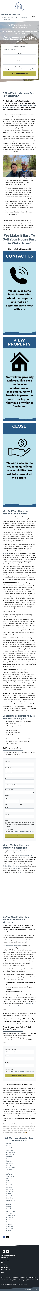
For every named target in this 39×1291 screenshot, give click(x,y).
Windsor (8, 1231)
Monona (8, 1194)
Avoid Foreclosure (23, 17)
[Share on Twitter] (7, 1237)
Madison (9, 1183)
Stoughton (9, 1218)
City (6, 778)
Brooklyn (9, 1146)
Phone (20, 53)
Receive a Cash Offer (7, 17)
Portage (9, 1207)
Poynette (9, 1209)
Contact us (16, 868)
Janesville (9, 1170)
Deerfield (9, 1157)
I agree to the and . (20, 69)
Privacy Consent (19, 67)
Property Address (19, 47)
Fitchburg (9, 1165)
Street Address (8, 767)
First (6, 804)
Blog (2, 1272)
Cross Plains (10, 1155)
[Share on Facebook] (4, 1237)
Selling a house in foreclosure (12, 946)
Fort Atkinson (10, 1168)
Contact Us (4, 1258)
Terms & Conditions (20, 69)
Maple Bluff (9, 1185)
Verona (8, 1222)
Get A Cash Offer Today (8, 1255)
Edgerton (9, 1161)
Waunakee (9, 1229)
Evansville (9, 1163)
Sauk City (9, 1213)
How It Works (16, 15)
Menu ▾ (34, 17)
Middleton (9, 1192)
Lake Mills (9, 1178)
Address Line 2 (8, 773)
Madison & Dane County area (11, 866)
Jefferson (9, 1174)
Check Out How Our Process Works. (19, 106)
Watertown (10, 1226)
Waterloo (9, 1224)
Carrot (25, 1284)
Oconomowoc (10, 1200)
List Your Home (6, 20)
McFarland (9, 1189)
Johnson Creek (11, 1176)
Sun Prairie (9, 1220)
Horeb (13, 1196)
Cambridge (9, 1148)
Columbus (9, 1150)
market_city (17, 851)
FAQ (16, 17)
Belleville (9, 1144)
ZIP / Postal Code (9, 790)
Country (7, 795)
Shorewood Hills (11, 1215)
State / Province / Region (11, 784)
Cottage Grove (10, 1152)
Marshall (9, 1187)
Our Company (5, 1265)
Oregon (8, 1205)
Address (7, 761)
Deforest (9, 1159)
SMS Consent (8, 821)
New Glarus (9, 1198)
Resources (4, 1267)
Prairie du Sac (10, 1211)
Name (6, 798)
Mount (8, 1196)
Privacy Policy (30, 69)
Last (21, 804)
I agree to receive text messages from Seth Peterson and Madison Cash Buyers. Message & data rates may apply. (20, 824)
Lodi (7, 1181)
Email (19, 60)
